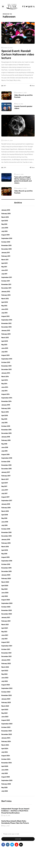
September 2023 (6, 724)
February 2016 (6, 440)
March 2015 (5, 412)
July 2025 (4, 773)
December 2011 (6, 288)
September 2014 (6, 398)
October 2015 (5, 426)
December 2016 (6, 468)
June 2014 (4, 387)
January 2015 (5, 405)
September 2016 (6, 458)
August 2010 (5, 235)
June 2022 (4, 677)
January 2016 (5, 437)
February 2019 (6, 543)
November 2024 (6, 762)
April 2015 (4, 415)
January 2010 (5, 210)
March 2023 (5, 706)
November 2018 (6, 532)
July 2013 (4, 352)
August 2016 (5, 454)
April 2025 (4, 766)
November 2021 (6, 653)
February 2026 (6, 784)
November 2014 (6, 401)
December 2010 (6, 249)
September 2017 (6, 500)
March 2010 (5, 217)
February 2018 (6, 507)
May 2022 (4, 674)
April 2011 (4, 263)
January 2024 (5, 738)
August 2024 (5, 755)
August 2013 (5, 355)
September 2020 (6, 603)
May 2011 (4, 266)
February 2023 (6, 702)
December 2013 (6, 369)
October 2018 (5, 529)
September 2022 (6, 688)
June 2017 (4, 490)
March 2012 (5, 298)
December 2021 (6, 656)
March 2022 (5, 667)
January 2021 (5, 617)
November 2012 (6, 323)
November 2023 (6, 731)
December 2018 (6, 536)
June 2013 (4, 348)
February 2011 (5, 256)
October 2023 (5, 727)
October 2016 (5, 461)
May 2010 (4, 224)
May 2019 (4, 553)
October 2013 (5, 362)
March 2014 (5, 376)
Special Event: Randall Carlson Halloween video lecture (17, 54)
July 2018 (4, 525)
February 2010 (6, 213)
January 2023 (5, 699)
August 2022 (5, 685)
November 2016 (6, 465)
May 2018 (4, 518)
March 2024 (5, 745)
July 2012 (4, 313)
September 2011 (6, 277)
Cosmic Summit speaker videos (23, 107)
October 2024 (5, 759)
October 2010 (5, 242)
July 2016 (4, 451)
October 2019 (5, 564)
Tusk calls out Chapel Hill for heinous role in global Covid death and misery (23, 180)
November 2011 (6, 284)
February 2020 (6, 578)
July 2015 (4, 422)
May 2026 (4, 787)
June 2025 (4, 770)
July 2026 (4, 791)
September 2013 (6, 359)
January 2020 (5, 575)
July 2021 (4, 638)
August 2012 (5, 316)
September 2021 (6, 646)
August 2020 (5, 600)
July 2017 (4, 493)
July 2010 (4, 231)
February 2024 (6, 741)
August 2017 (5, 497)
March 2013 (5, 337)
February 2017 (5, 476)
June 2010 (4, 228)
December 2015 (6, 433)
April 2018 (4, 514)
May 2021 (4, 631)
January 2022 (5, 660)
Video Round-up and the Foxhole (23, 96)
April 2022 (4, 670)
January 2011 (5, 252)
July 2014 (4, 390)
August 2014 (5, 394)
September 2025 (6, 780)
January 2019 (5, 539)
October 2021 (5, 649)
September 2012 (6, 320)
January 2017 (5, 472)
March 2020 (5, 582)
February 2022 (6, 663)
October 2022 (5, 692)
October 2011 (5, 281)
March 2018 (5, 511)
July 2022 (4, 681)
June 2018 (4, 522)
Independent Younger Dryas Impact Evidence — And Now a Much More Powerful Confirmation (15, 811)
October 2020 (5, 607)
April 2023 (4, 709)
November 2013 (6, 366)
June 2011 (4, 270)
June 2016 (4, 447)
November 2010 (6, 245)
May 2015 (4, 419)
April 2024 (4, 748)
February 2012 (6, 295)
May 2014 (4, 383)
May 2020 (4, 589)
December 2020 (6, 614)
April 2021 (4, 628)
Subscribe (18, 839)
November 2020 (6, 610)
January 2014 (5, 373)
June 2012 (4, 309)
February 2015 (6, 408)
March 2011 (4, 259)
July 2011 (4, 274)
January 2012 (5, 291)
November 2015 (6, 429)
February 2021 (6, 621)
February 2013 (6, 334)
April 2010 (4, 220)
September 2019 (6, 561)
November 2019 (6, 568)
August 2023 (5, 720)
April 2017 (4, 483)
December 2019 (6, 571)
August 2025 (5, 777)
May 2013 (4, 344)
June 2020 (4, 592)
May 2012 (4, 305)
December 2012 (6, 327)
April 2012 (4, 302)
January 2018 (5, 504)
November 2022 (6, 695)
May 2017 (4, 486)
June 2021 (4, 635)
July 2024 (4, 752)
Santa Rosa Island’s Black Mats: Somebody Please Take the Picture (15, 822)
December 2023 (6, 734)
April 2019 (4, 550)
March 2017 (5, 479)
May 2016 (4, 444)
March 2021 (5, 624)
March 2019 (5, 546)
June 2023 (4, 716)
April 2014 (4, 380)
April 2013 (4, 341)
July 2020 (4, 596)
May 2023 (4, 713)
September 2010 (6, 238)
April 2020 (4, 585)
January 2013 (5, 330)
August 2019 (5, 557)
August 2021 (5, 642)
